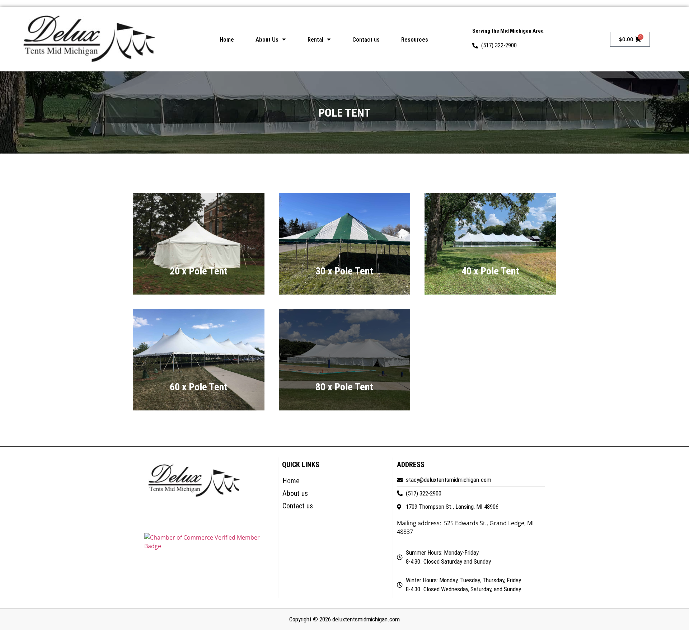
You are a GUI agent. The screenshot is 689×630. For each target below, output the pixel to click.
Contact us (366, 39)
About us (295, 493)
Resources (414, 39)
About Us (267, 39)
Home (227, 39)
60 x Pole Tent (198, 389)
